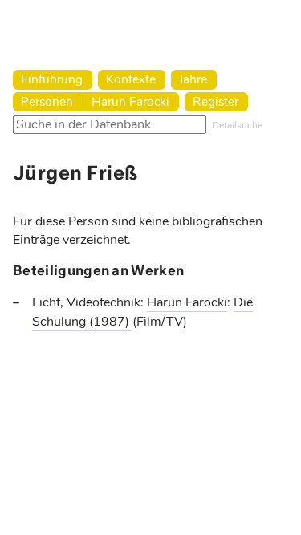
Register (215, 101)
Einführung (52, 79)
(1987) (110, 321)
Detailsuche (237, 125)
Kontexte (131, 79)
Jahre (193, 79)
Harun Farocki (130, 101)
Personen (47, 101)
